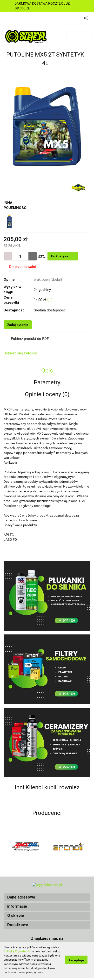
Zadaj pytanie (17, 325)
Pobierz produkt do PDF (30, 339)
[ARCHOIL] (25, 846)
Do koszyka (60, 256)
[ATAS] (68, 846)
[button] (47, 897)
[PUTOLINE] (78, 187)
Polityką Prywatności (17, 951)
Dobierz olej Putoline (20, 353)
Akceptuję (76, 960)
